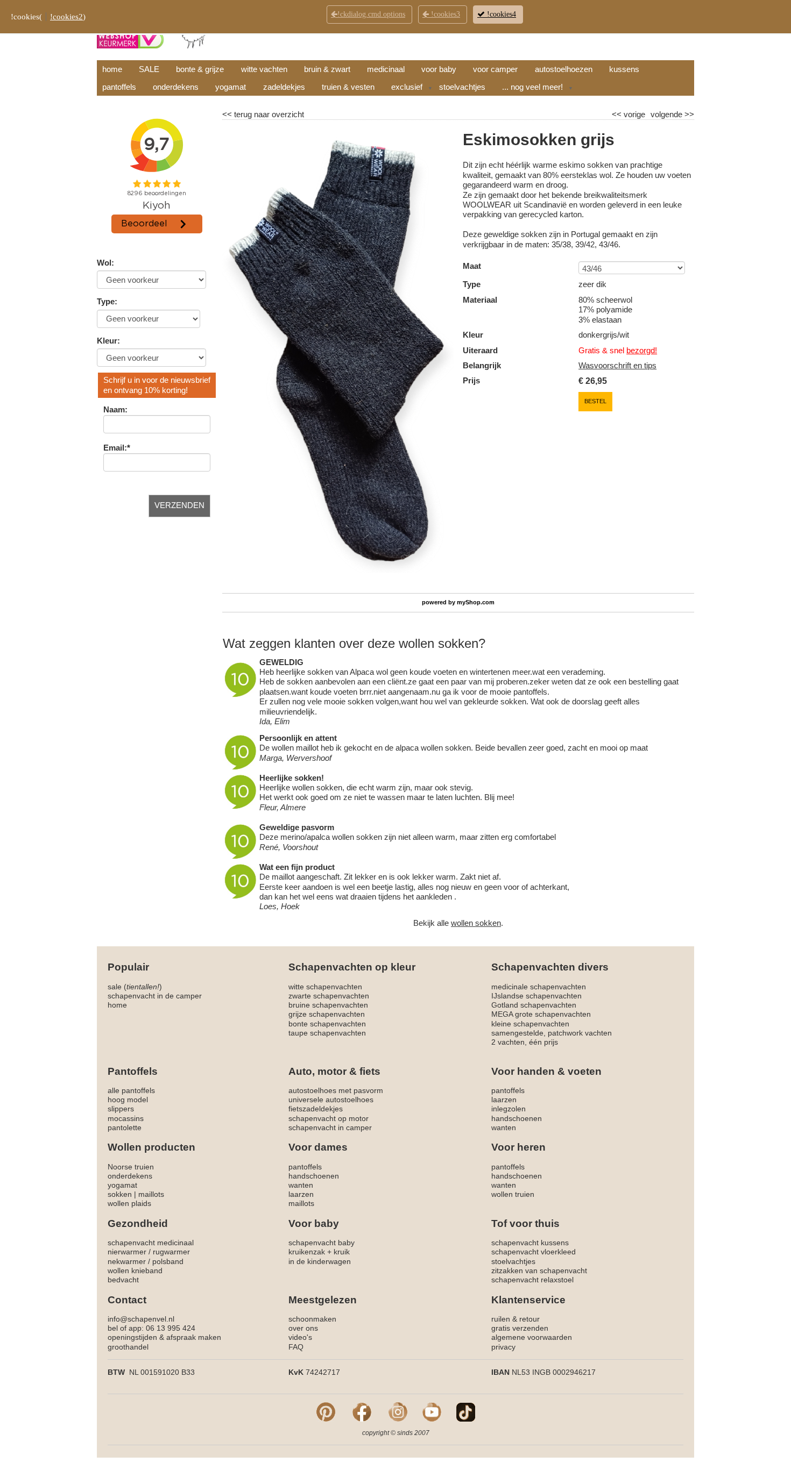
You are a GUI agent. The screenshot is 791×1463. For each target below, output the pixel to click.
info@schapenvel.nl (141, 1319)
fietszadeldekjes (315, 1108)
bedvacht (123, 1279)
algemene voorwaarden (531, 1337)
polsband (167, 1261)
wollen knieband (135, 1270)
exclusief (406, 86)
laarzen (504, 1099)
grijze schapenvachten (326, 1014)
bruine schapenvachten (328, 1005)
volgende (672, 114)
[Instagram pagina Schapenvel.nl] (398, 1411)
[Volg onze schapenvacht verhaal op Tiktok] (465, 1411)
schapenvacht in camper (330, 1127)
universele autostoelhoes (330, 1099)
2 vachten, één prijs (524, 1042)
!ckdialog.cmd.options (371, 14)
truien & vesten (348, 86)
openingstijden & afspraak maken (164, 1337)
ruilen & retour (515, 1319)
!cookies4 (500, 14)
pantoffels (119, 86)
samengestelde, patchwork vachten (551, 1033)
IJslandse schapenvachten (536, 995)
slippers (121, 1108)
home (112, 69)
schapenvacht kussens (530, 1242)
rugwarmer (171, 1251)
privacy (503, 1347)
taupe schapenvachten (327, 1033)
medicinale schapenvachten (538, 986)
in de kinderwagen (319, 1261)
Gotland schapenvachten (533, 1005)
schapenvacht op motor (328, 1118)
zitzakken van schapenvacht (539, 1270)
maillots (151, 1194)
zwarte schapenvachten (328, 995)
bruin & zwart (327, 69)
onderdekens (176, 86)
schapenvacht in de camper (155, 995)
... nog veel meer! (532, 86)
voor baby (438, 69)
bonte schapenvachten (327, 1023)
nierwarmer (127, 1251)
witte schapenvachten (325, 986)
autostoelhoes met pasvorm (335, 1090)
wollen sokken (476, 922)
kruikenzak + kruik (319, 1251)
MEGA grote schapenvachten (541, 1014)
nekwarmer (127, 1261)
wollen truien (512, 1194)
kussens (624, 69)
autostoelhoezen (563, 69)
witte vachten (264, 69)
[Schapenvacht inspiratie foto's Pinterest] (325, 1411)
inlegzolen (508, 1108)
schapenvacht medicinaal (151, 1242)
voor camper (495, 69)
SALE (149, 69)
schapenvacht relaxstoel (532, 1279)
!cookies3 (444, 14)
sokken (120, 1194)
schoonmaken (312, 1319)
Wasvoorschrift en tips (617, 365)
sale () (135, 986)
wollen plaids (129, 1203)
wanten (503, 1127)
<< (618, 114)
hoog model (128, 1099)
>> (688, 114)
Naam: (115, 409)
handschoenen (516, 1118)
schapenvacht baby (321, 1242)
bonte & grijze (200, 69)
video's (300, 1337)
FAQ (295, 1347)
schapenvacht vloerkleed (533, 1251)
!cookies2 (66, 16)
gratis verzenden (519, 1328)
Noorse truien (131, 1166)
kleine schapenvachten (530, 1023)
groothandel (128, 1347)
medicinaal (386, 69)
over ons (303, 1328)
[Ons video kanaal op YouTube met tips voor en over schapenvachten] (431, 1411)
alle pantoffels (131, 1090)
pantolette (125, 1127)
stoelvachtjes (462, 86)
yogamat (230, 86)
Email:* (116, 447)
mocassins (126, 1118)
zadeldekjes (284, 86)
